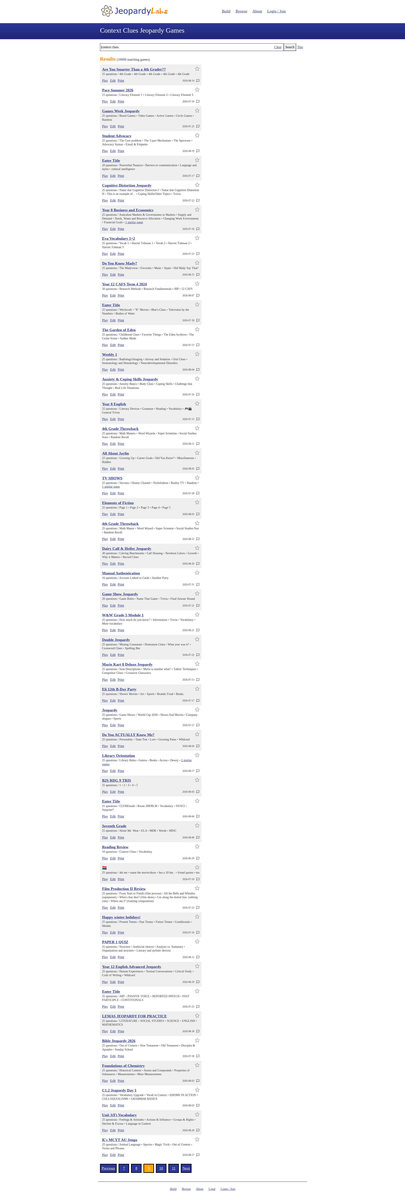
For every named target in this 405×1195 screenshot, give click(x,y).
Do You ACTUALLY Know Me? (128, 735)
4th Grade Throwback (120, 429)
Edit (113, 80)
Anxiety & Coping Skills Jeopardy (130, 379)
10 (161, 1168)
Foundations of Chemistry (123, 1066)
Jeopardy (109, 710)
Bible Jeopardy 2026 (118, 1041)
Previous (108, 1168)
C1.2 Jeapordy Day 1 (119, 1090)
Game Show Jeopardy (120, 594)
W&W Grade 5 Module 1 (123, 615)
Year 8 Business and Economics (127, 210)
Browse (241, 11)
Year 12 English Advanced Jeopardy (131, 967)
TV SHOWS (112, 478)
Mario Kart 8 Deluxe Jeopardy (127, 664)
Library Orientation (118, 755)
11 (174, 1168)
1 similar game (134, 222)
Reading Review (115, 847)
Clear (277, 47)
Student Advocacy (116, 136)
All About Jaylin (115, 453)
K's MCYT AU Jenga (119, 1140)
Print (121, 80)
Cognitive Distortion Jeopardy (126, 185)
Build (226, 11)
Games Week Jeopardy (121, 111)
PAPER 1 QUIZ (115, 942)
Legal (212, 1189)
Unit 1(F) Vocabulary (119, 1115)
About (257, 11)
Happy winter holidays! (121, 917)
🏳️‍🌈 (104, 868)
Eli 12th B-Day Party (119, 689)
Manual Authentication (121, 573)
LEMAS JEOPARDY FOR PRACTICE (134, 1016)
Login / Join (276, 11)
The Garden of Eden (119, 330)
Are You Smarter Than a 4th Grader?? (134, 69)
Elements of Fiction (118, 503)
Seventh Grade (114, 826)
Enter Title (111, 160)
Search (289, 47)
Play (105, 80)
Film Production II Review (124, 889)
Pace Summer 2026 (117, 90)
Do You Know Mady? (119, 263)
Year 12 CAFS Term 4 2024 (124, 284)
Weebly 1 (109, 354)
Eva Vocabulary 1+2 (118, 238)
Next (186, 1168)
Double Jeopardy (116, 640)
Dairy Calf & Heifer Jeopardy (126, 548)
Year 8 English (114, 404)
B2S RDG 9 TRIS (116, 780)
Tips (300, 47)
